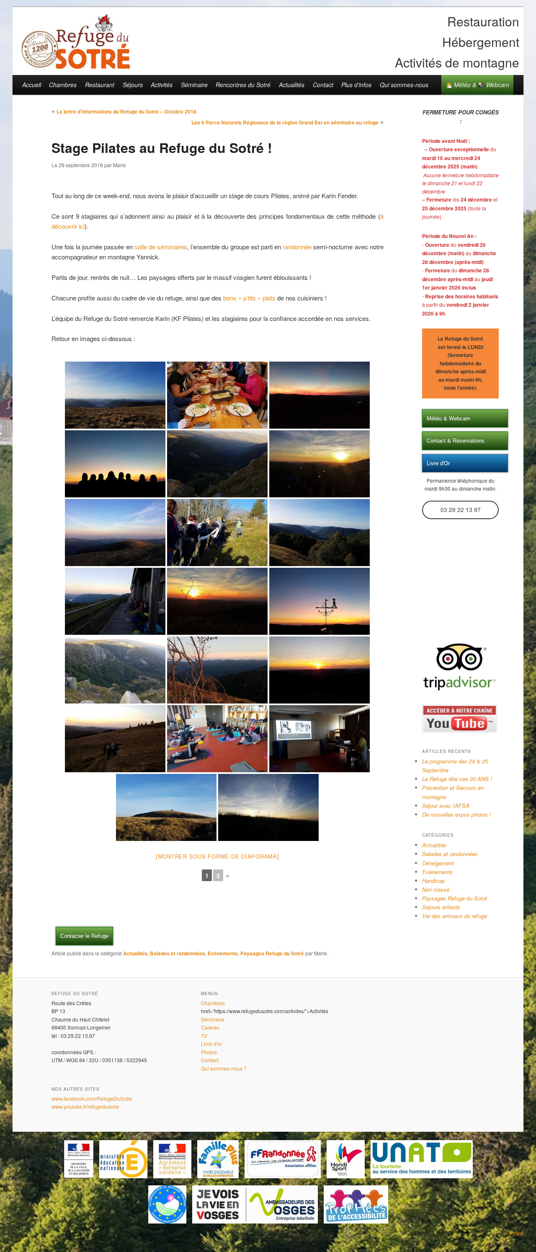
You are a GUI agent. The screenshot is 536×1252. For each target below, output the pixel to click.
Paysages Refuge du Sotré (272, 953)
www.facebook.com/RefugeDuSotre (92, 1098)
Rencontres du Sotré (243, 84)
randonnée (298, 246)
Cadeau (210, 1027)
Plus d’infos (356, 84)
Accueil (31, 84)
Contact (323, 84)
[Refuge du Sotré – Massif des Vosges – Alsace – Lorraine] (75, 65)
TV (204, 1035)
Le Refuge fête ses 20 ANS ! (457, 779)
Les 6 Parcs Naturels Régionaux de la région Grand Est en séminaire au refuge (285, 122)
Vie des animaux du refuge (454, 916)
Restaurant (99, 84)
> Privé (513, 1233)
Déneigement (438, 863)
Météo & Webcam (480, 84)
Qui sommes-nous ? (224, 1068)
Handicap (433, 881)
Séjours (133, 84)
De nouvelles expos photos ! (456, 814)
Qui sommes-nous (404, 84)
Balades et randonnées (177, 953)
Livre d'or (211, 1043)
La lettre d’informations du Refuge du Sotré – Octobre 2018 (126, 111)
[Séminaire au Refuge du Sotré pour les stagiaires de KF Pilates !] (115, 395)
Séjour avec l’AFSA (445, 806)
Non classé (435, 889)
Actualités (291, 84)
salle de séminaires (160, 246)
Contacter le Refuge (84, 936)
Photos (209, 1051)
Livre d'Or (438, 463)
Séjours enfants (441, 907)
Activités (162, 84)
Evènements (223, 953)
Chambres (63, 84)
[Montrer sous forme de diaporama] (217, 856)
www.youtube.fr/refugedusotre (85, 1106)
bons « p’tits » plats (249, 297)
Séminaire (194, 84)
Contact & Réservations (455, 440)
